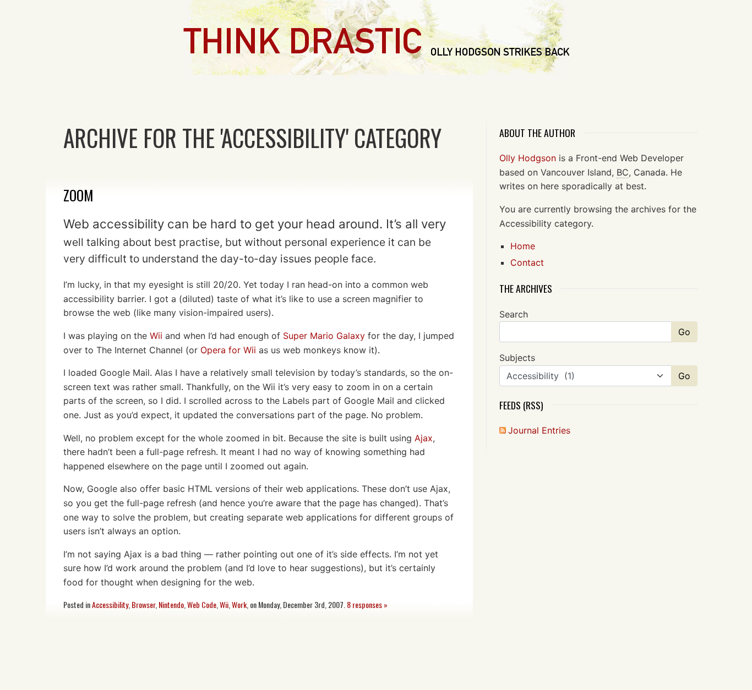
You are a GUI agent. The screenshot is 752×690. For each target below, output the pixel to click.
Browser (143, 604)
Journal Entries (539, 430)
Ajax (424, 437)
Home (522, 245)
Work (239, 604)
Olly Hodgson (527, 157)
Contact (527, 262)
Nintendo (171, 604)
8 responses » (367, 604)
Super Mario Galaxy (324, 335)
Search (513, 314)
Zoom (78, 194)
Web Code (201, 604)
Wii (156, 335)
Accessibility (110, 604)
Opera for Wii (228, 349)
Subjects (517, 357)
